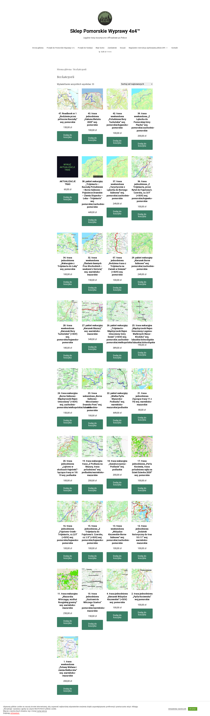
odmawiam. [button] (15, 713)
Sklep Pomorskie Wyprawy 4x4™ (105, 31)
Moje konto (100, 48)
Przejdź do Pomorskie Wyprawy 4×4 (61, 48)
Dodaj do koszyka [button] (67, 136)
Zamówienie (112, 48)
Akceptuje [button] (192, 709)
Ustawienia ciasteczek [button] (177, 709)
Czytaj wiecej (41, 711)
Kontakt (174, 48)
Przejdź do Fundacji (85, 48)
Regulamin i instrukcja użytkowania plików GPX (147, 48)
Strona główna (37, 48)
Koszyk (123, 48)
